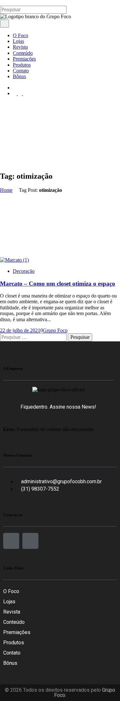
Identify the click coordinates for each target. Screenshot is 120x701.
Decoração (24, 271)
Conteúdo (14, 622)
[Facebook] (11, 541)
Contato (11, 653)
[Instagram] (30, 541)
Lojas (9, 602)
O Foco (11, 591)
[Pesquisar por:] (34, 337)
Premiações (16, 632)
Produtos (13, 643)
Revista (11, 612)
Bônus (10, 663)
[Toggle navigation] (4, 23)
